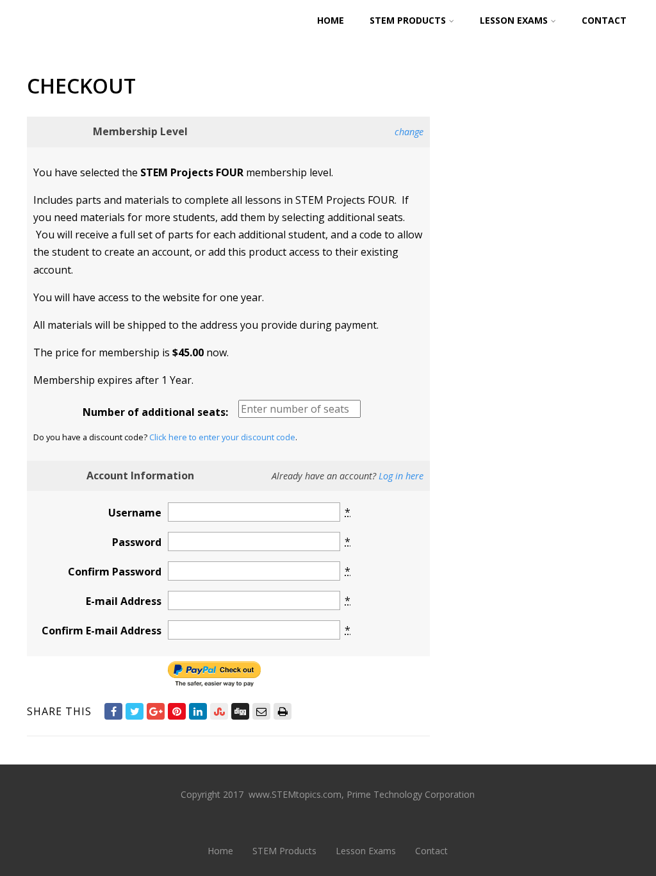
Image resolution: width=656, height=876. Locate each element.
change (409, 132)
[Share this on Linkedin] (198, 711)
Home (330, 20)
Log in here (401, 476)
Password (136, 542)
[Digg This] (240, 711)
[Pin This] (177, 711)
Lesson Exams (514, 20)
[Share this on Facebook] (113, 711)
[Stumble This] (219, 711)
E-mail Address (123, 601)
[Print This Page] (282, 711)
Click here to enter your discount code (222, 437)
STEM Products (408, 20)
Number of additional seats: (155, 412)
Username (134, 513)
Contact (604, 20)
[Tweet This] (135, 711)
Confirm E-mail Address (101, 631)
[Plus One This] (156, 711)
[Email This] (261, 711)
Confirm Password (114, 572)
